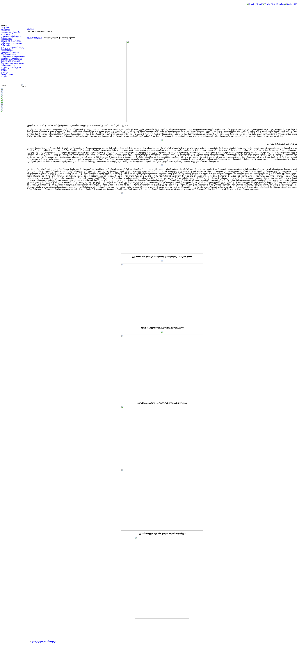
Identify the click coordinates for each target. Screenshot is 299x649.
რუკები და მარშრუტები (11, 68)
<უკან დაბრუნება (34, 38)
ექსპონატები (6, 39)
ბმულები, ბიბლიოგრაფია (12, 63)
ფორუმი (4, 72)
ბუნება (4, 70)
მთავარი (5, 28)
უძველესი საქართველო (11, 36)
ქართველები (6, 50)
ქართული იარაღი (9, 65)
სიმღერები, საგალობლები (13, 56)
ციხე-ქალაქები (7, 34)
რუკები (4, 76)
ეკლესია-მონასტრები (10, 32)
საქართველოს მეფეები (11, 43)
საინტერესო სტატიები (10, 61)
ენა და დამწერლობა (10, 52)
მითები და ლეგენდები (11, 41)
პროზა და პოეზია (8, 54)
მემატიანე (5, 45)
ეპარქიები (5, 30)
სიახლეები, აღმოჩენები (11, 59)
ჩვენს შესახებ (7, 74)
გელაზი (30, 29)
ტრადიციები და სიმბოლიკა (13, 48)
